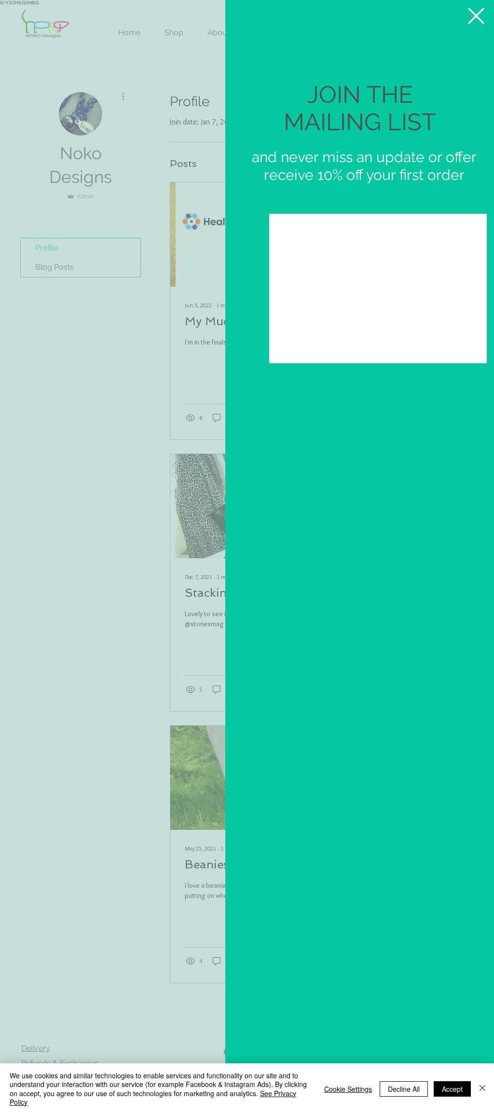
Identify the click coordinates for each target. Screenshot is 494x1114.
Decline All (404, 1089)
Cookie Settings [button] (348, 1089)
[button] (476, 16)
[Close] (482, 1088)
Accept (452, 1089)
